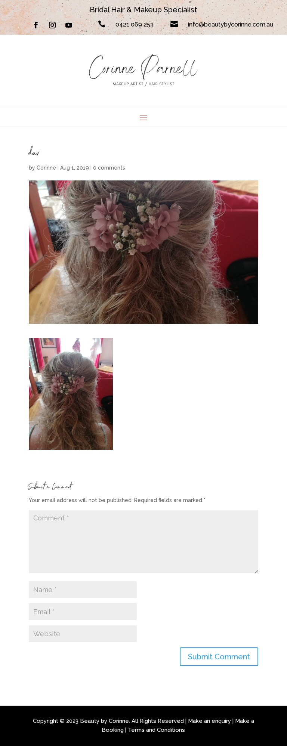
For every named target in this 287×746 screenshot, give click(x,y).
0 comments (109, 168)
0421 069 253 (134, 24)
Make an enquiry (209, 721)
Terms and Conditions (156, 730)
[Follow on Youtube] (69, 25)
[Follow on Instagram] (52, 25)
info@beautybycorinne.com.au (230, 24)
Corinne (46, 168)
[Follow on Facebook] (36, 25)
